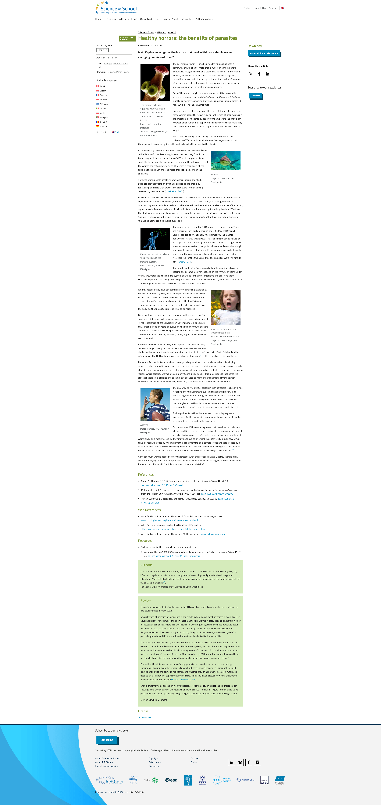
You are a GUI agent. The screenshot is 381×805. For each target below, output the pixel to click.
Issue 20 (172, 32)
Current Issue (110, 19)
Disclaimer (154, 766)
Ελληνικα (103, 104)
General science (120, 63)
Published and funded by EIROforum (111, 792)
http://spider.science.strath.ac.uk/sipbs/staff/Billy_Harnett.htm (173, 529)
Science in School (146, 32)
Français (103, 95)
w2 (232, 449)
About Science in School (107, 758)
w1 (201, 355)
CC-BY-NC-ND (145, 717)
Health (99, 67)
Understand (146, 19)
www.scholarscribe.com (213, 534)
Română (103, 121)
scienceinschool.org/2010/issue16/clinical (162, 485)
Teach (157, 19)
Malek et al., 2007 (174, 191)
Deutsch (103, 99)
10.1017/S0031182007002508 (217, 493)
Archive (194, 758)
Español (103, 126)
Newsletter (260, 8)
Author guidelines (204, 19)
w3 (164, 582)
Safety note (155, 762)
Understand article (127, 38)
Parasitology (122, 72)
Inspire (134, 19)
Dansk (102, 86)
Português (104, 117)
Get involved (187, 19)
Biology (107, 63)
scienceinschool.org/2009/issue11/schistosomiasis (174, 556)
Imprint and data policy (106, 766)
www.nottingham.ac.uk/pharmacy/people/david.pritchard (169, 520)
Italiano (102, 108)
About (175, 19)
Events (166, 19)
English (102, 90)
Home (98, 19)
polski (102, 113)
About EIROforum (104, 762)
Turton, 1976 (184, 261)
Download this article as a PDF (263, 53)
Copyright (153, 758)
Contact (248, 8)
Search (272, 8)
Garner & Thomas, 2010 (183, 679)
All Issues (124, 19)
